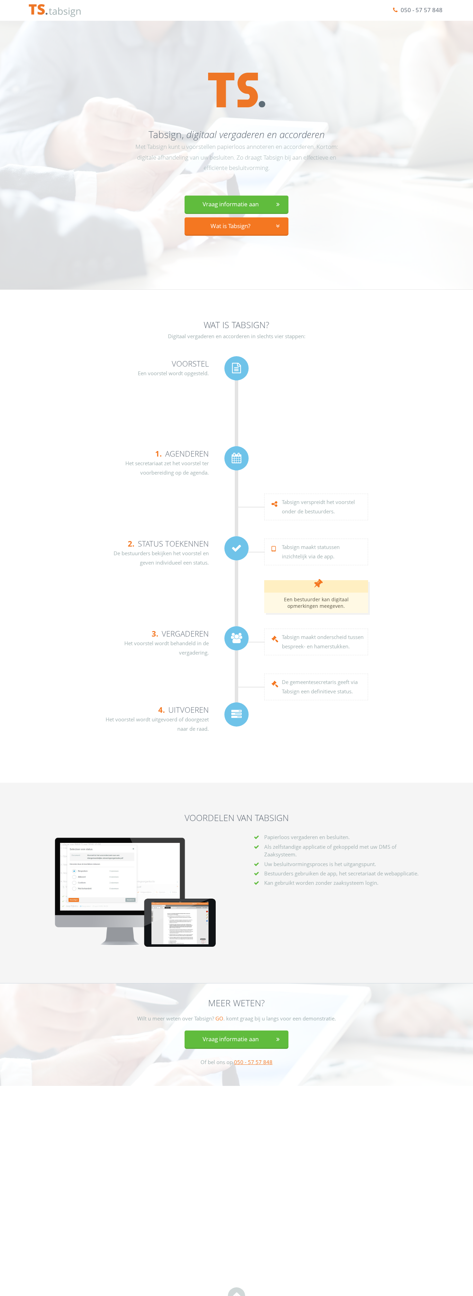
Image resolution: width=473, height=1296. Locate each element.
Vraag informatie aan (231, 204)
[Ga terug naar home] (55, 10)
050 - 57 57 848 (421, 10)
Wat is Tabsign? (230, 226)
